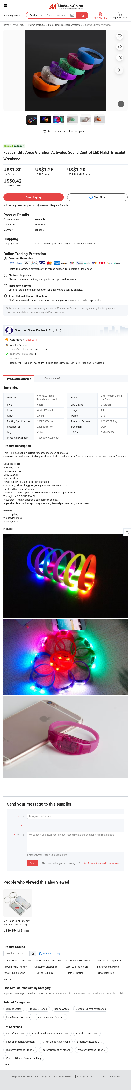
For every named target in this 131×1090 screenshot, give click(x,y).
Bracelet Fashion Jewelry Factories (50, 1033)
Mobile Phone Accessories (48, 960)
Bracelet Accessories (87, 1033)
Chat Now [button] (99, 197)
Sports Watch (61, 1008)
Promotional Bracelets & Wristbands (65, 24)
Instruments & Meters (108, 966)
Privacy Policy (116, 1076)
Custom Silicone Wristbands (98, 24)
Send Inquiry (33, 197)
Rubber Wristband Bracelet (20, 1049)
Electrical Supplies (43, 972)
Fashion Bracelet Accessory (20, 1041)
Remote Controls (105, 972)
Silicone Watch (13, 1008)
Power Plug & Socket (14, 972)
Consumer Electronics (45, 966)
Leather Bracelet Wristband (56, 1049)
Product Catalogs (51, 953)
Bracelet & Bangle (38, 1008)
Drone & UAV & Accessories (17, 960)
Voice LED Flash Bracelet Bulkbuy (23, 1058)
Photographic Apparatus (110, 960)
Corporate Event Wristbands (91, 1008)
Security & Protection (77, 966)
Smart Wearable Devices (78, 960)
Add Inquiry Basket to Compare (66, 131)
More (6, 1064)
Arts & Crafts (18, 24)
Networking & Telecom (15, 966)
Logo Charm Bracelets (18, 1017)
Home (6, 24)
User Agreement (84, 1076)
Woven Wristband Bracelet (91, 1049)
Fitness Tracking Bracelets (50, 1017)
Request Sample (59, 205)
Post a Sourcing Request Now (101, 863)
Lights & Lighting (74, 972)
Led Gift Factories (15, 1033)
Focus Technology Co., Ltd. (43, 1076)
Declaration (101, 1076)
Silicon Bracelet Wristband (56, 1041)
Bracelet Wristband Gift (89, 1041)
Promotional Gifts (36, 24)
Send (32, 863)
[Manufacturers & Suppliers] (65, 6)
